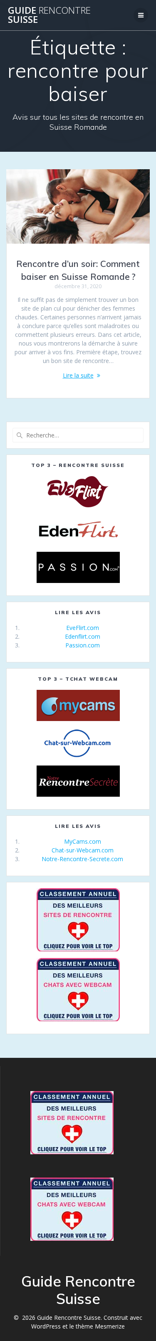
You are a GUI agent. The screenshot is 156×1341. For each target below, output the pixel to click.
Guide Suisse (49, 15)
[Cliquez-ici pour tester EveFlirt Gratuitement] (78, 491)
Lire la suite (78, 375)
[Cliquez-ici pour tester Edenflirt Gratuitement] (78, 529)
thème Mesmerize (100, 1326)
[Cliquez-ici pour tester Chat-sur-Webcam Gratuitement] (78, 743)
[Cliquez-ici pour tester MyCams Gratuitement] (78, 705)
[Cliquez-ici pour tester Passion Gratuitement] (78, 567)
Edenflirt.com (82, 636)
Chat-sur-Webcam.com (83, 850)
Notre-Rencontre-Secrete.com (82, 859)
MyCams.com (82, 841)
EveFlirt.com (82, 628)
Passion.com (82, 645)
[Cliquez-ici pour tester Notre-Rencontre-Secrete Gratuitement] (78, 781)
